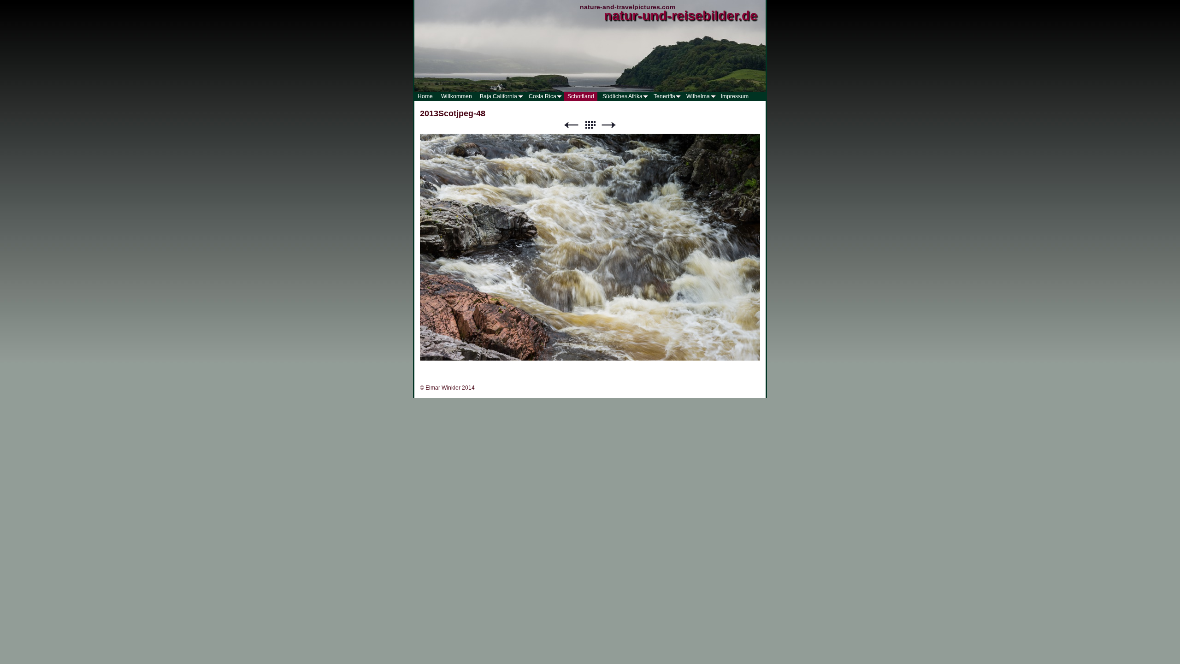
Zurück (571, 125)
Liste (590, 125)
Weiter (609, 125)
